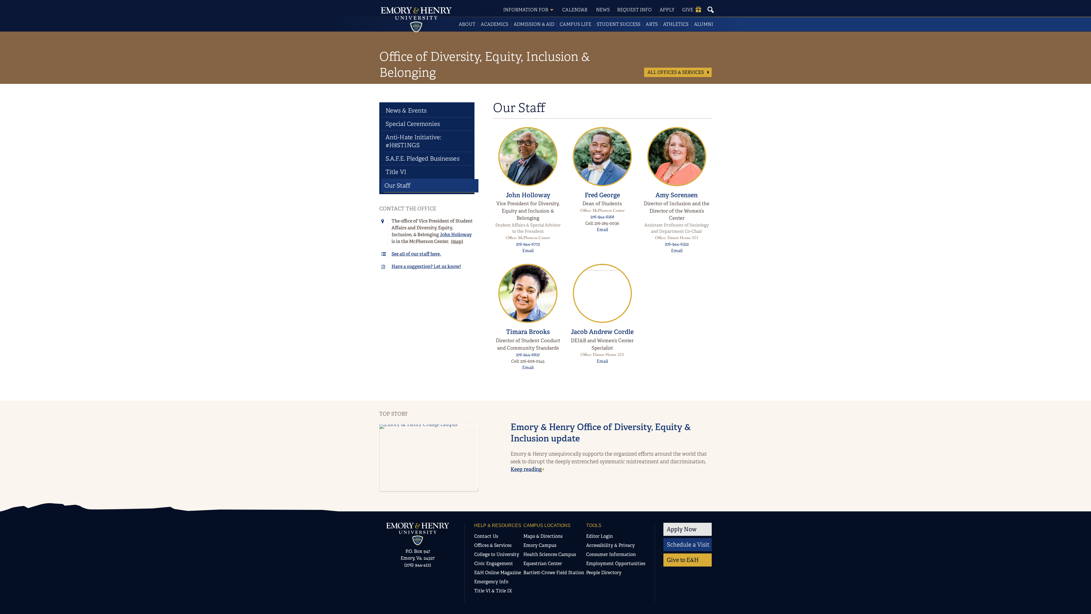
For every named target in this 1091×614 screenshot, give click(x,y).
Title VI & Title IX (493, 591)
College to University (496, 554)
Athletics (676, 24)
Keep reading (526, 469)
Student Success (618, 24)
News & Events (406, 111)
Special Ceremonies (413, 124)
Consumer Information (611, 554)
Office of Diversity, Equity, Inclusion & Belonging (484, 64)
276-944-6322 (677, 244)
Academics (494, 24)
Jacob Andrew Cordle (602, 332)
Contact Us (486, 536)
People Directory (603, 573)
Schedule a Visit (688, 544)
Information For (525, 10)
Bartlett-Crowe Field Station (553, 573)
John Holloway (528, 195)
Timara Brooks (528, 332)
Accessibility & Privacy (610, 545)
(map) (457, 241)
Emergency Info (491, 582)
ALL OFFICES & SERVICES (676, 72)
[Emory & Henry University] (416, 19)
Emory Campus (539, 545)
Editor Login (599, 536)
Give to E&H (683, 560)
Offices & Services (492, 545)
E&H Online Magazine (497, 573)
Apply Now (682, 529)
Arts (651, 24)
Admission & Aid (534, 24)
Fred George (602, 195)
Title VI (396, 172)
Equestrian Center (542, 564)
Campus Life (575, 24)
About (467, 24)
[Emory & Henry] (417, 534)
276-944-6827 (528, 355)
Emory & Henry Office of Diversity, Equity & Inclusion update (601, 432)
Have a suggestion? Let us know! (426, 266)
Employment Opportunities (615, 564)
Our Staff (397, 186)
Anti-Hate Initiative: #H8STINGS (413, 141)
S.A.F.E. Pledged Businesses (422, 159)
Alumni (703, 24)
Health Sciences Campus (549, 554)
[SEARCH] (710, 9)
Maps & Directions (543, 536)
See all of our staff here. (416, 254)
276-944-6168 (602, 217)
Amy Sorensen (676, 195)
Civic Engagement (493, 564)
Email (528, 251)
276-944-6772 (528, 244)
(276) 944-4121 (417, 565)
